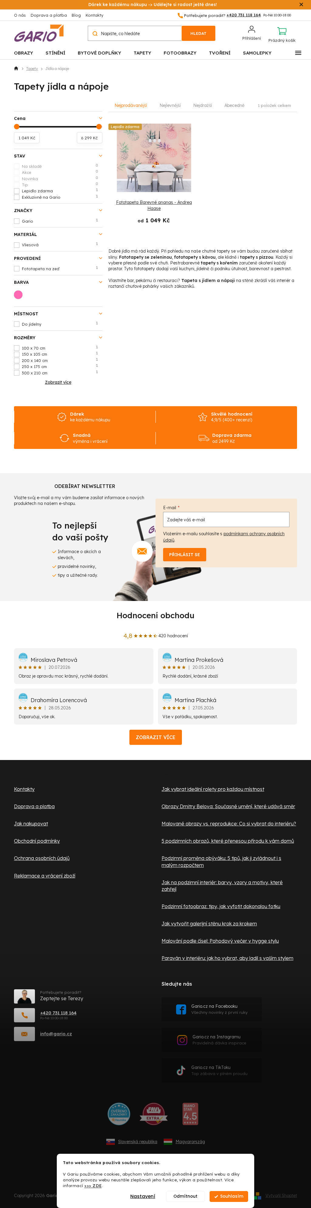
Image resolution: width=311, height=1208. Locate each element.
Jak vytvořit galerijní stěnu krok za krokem (209, 924)
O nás (20, 15)
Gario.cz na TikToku (219, 1070)
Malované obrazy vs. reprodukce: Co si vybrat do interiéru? (229, 824)
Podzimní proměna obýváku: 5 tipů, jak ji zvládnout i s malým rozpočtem (221, 861)
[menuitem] (23, 52)
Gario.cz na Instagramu (219, 1039)
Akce (60, 172)
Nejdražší (202, 105)
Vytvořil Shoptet (281, 1195)
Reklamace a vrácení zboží (44, 876)
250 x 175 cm (60, 366)
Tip (60, 184)
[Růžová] (20, 296)
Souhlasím (231, 1196)
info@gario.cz (56, 1034)
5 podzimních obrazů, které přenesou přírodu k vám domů (228, 841)
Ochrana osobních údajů (42, 858)
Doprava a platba (49, 15)
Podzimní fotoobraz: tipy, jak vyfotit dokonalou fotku (221, 906)
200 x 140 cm (60, 360)
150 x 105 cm (60, 354)
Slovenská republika (137, 1141)
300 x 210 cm (60, 372)
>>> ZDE (93, 1185)
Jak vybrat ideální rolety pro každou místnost (213, 789)
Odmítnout (185, 1196)
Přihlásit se (184, 554)
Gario (60, 221)
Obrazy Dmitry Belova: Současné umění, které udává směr (228, 806)
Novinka (60, 178)
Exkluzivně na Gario (60, 197)
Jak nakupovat (31, 824)
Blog (76, 15)
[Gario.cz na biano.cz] (190, 1116)
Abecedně (234, 105)
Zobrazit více (156, 737)
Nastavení (142, 1196)
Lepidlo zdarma (60, 190)
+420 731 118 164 (58, 1013)
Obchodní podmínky (37, 841)
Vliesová (60, 244)
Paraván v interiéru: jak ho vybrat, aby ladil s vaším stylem (227, 958)
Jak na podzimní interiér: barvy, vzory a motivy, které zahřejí (222, 885)
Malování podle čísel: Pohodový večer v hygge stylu (220, 941)
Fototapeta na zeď (60, 268)
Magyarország (190, 1141)
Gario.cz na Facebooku (219, 1009)
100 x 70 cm (60, 347)
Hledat (198, 33)
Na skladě (60, 166)
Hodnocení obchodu (155, 615)
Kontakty (94, 15)
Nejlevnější (170, 105)
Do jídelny (60, 324)
